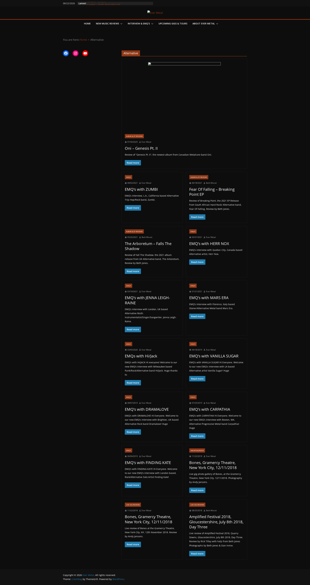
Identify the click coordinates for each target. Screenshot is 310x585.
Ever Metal (146, 142)
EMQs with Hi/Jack (141, 356)
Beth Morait (211, 183)
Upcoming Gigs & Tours (173, 23)
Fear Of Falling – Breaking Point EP (212, 192)
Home (87, 23)
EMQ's (128, 177)
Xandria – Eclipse (96, 3)
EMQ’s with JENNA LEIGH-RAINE (147, 300)
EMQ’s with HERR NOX (209, 243)
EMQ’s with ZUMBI (141, 189)
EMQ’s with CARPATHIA (209, 409)
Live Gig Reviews (133, 505)
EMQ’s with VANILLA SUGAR (213, 356)
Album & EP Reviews (134, 136)
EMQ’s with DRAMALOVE (147, 409)
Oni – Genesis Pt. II (141, 148)
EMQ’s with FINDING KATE (148, 462)
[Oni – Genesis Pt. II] (184, 98)
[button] (121, 23)
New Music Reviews (107, 23)
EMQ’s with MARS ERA (208, 297)
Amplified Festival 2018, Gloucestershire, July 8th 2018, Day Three (216, 521)
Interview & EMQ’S (139, 23)
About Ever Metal (203, 23)
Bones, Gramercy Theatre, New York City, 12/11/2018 (213, 465)
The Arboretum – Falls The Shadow (148, 246)
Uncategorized (197, 450)
